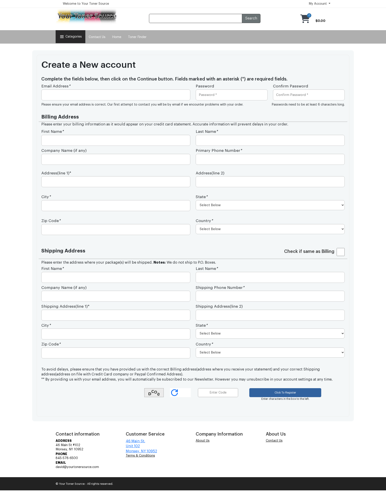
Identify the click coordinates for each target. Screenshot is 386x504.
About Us (203, 440)
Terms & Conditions (140, 455)
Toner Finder (137, 37)
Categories (73, 36)
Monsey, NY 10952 (141, 451)
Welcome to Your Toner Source (86, 3)
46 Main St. (135, 441)
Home (116, 37)
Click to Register (285, 392)
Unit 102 (133, 446)
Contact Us (97, 37)
